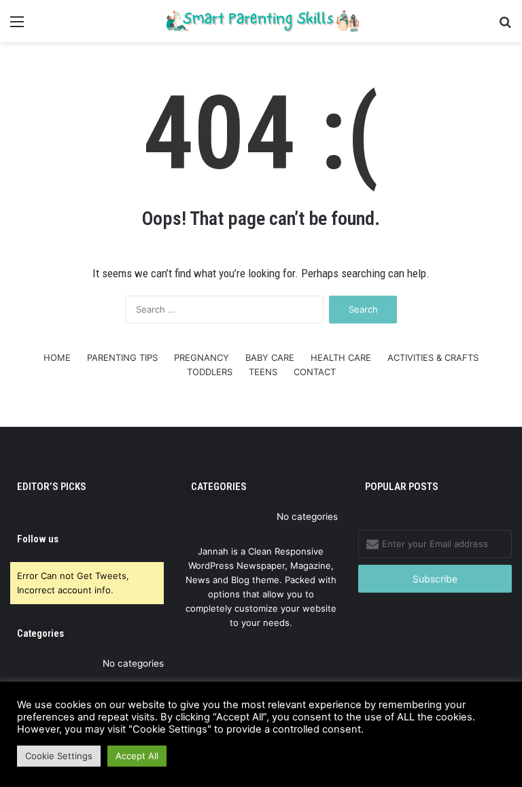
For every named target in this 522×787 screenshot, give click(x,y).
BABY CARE (269, 357)
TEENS (263, 371)
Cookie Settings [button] (58, 755)
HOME (57, 357)
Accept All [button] (137, 755)
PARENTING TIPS (122, 357)
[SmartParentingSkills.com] (261, 21)
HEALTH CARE (341, 357)
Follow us (37, 539)
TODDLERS (209, 371)
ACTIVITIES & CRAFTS (432, 357)
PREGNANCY (201, 357)
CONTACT (315, 371)
